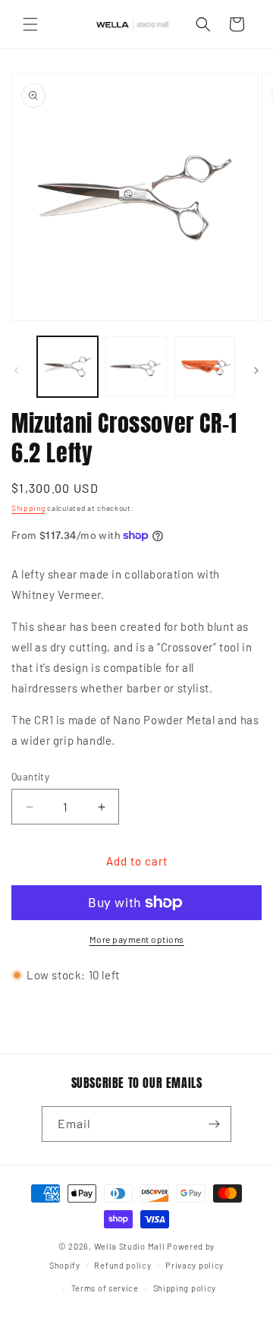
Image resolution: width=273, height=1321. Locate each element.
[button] (30, 24)
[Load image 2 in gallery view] (135, 366)
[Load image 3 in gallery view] (204, 366)
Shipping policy (185, 1288)
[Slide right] (256, 370)
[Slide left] (16, 370)
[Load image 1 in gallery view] (67, 366)
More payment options (136, 939)
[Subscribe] (214, 1124)
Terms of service (105, 1288)
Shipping (28, 507)
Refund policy (122, 1265)
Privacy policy (194, 1265)
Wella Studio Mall (129, 1246)
